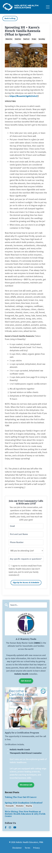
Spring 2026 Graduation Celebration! (23, 803)
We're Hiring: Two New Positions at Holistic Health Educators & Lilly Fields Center (25, 813)
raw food (26, 39)
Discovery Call (26, 785)
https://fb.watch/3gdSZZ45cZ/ (24, 96)
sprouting (42, 39)
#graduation (20, 806)
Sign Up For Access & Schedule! (26, 583)
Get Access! (26, 681)
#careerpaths (10, 806)
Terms (27, 848)
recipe (34, 39)
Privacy (36, 848)
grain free (18, 39)
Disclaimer (17, 848)
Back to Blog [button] (10, 18)
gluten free (9, 39)
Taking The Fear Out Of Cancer (21, 797)
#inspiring (29, 806)
